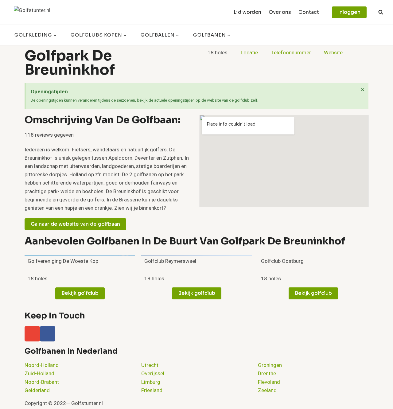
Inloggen (349, 12)
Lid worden (247, 12)
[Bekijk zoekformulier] (381, 12)
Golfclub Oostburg (282, 261)
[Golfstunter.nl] (44, 12)
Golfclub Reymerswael (170, 261)
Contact (308, 12)
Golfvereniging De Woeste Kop (63, 261)
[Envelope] (32, 333)
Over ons (280, 12)
